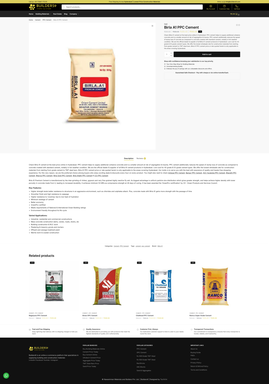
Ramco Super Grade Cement (200, 316)
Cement (37, 20)
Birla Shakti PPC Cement (82, 176)
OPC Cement (93, 313)
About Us (194, 349)
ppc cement (146, 246)
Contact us (195, 359)
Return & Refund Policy (199, 366)
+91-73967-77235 (40, 2)
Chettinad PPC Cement (144, 316)
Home (31, 20)
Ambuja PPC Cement (176, 173)
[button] (235, 14)
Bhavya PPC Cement (44, 176)
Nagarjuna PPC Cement (38, 316)
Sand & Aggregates (144, 370)
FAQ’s (193, 355)
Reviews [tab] (141, 158)
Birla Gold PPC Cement (62, 176)
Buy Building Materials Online (94, 349)
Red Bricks (141, 363)
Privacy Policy (196, 363)
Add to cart (206, 54)
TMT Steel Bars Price (91, 363)
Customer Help (224, 9)
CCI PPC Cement (101, 176)
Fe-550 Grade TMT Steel (146, 360)
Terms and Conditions (199, 370)
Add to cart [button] (54, 322)
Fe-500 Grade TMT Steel (146, 356)
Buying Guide (196, 352)
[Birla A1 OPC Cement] (237, 25)
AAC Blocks (141, 367)
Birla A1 (160, 246)
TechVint (163, 379)
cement (138, 246)
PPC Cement (47, 20)
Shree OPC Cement (89, 316)
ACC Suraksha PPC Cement (214, 173)
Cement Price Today (90, 352)
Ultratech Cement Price (92, 358)
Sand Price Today (89, 366)
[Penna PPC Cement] (239, 25)
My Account (211, 9)
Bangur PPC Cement (194, 173)
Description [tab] (128, 158)
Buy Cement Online (90, 355)
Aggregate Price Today (91, 361)
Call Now (237, 9)
